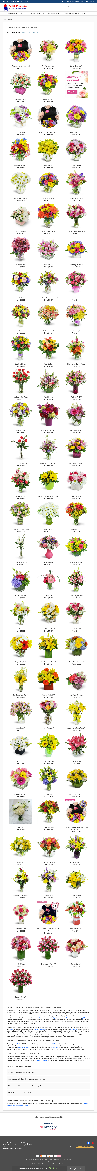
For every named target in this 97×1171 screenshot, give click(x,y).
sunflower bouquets (40, 1029)
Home (4, 19)
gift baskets (85, 1018)
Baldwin (27, 1105)
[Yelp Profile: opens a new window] (92, 1143)
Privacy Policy (41, 1163)
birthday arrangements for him (59, 1018)
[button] (92, 1163)
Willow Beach (20, 1105)
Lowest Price (36, 32)
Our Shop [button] (84, 13)
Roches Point (11, 1105)
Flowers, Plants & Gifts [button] (71, 13)
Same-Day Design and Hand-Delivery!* (15, 1)
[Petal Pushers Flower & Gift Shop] (16, 7)
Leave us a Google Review (85, 1147)
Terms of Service (31, 1163)
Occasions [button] (30, 13)
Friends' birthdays (23, 1048)
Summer (22, 13)
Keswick (85, 1104)
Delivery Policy (66, 1163)
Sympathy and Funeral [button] (53, 13)
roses (11, 1029)
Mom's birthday (22, 1046)
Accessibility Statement (54, 1163)
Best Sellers (16, 32)
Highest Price (26, 32)
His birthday (53, 1044)
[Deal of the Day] (76, 84)
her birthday (18, 1044)
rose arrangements (82, 1014)
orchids (14, 1016)
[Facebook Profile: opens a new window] (88, 1143)
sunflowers (54, 1048)
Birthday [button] (40, 13)
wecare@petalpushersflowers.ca (13, 1149)
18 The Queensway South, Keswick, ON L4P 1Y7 (17, 1145)
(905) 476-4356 (7, 1147)
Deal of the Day (13, 13)
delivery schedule (42, 1060)
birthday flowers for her (41, 1018)
